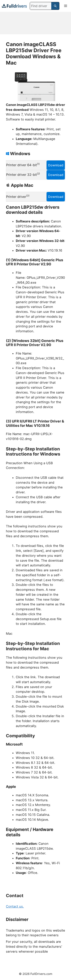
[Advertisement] (35, 23)
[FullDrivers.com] (14, 5)
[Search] (55, 6)
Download (55, 165)
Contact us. (15, 906)
